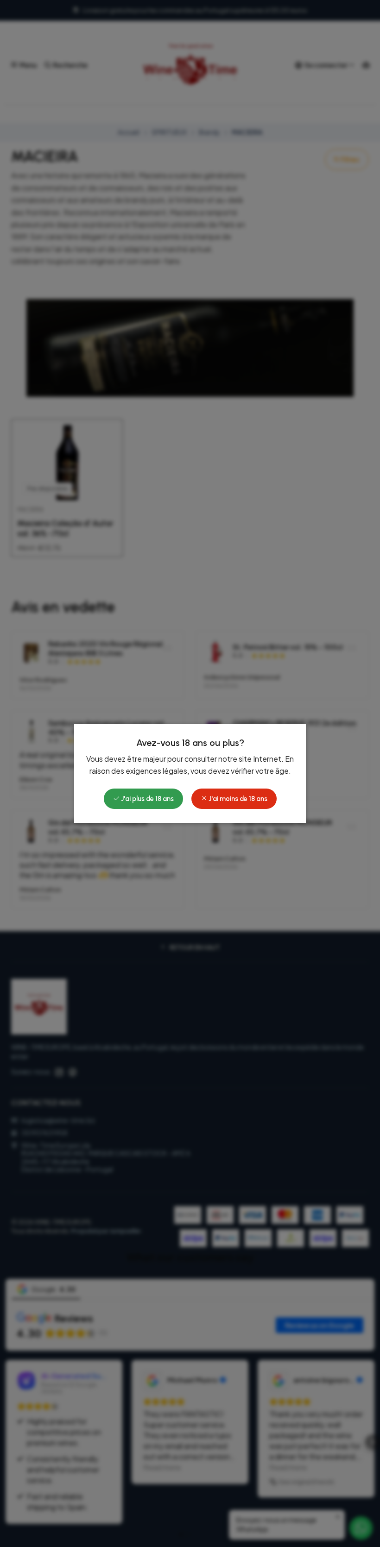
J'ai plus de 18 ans (147, 799)
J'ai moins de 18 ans (237, 799)
